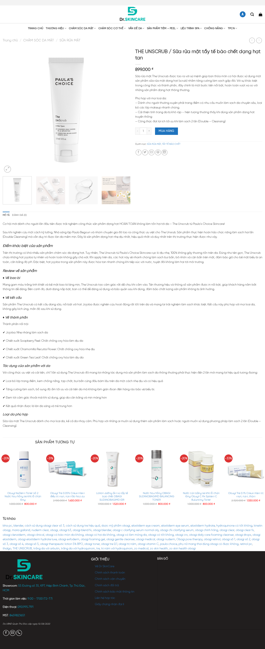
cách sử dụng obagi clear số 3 (44, 525)
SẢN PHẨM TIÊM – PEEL (161, 28)
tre (98, 548)
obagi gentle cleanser (120, 539)
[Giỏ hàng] (260, 14)
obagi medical (145, 539)
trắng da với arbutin (46, 548)
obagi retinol (212, 539)
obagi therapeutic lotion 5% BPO (61, 544)
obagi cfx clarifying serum (177, 530)
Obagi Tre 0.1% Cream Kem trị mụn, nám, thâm (245, 495)
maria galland (21, 530)
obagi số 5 (32, 544)
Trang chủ (35, 28)
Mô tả (6, 215)
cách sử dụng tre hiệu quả (83, 525)
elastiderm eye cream (145, 525)
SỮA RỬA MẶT (69, 40)
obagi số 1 (228, 539)
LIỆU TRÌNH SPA (190, 28)
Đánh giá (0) (19, 215)
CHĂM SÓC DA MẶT (81, 28)
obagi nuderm (165, 539)
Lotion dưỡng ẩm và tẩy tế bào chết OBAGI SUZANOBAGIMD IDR (112, 496)
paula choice (168, 544)
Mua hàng (166, 131)
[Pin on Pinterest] (158, 152)
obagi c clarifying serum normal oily (136, 530)
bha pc (7, 525)
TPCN (231, 28)
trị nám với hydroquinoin (117, 548)
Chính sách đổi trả (107, 585)
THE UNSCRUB (22, 548)
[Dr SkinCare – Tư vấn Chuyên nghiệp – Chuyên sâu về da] (132, 14)
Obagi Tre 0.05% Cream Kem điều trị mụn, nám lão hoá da (67, 495)
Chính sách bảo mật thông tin (114, 591)
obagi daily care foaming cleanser (211, 534)
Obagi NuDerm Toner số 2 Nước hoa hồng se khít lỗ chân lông (23, 496)
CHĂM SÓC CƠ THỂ (110, 28)
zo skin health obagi (182, 548)
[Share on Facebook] (139, 152)
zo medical (141, 548)
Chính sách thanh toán (110, 572)
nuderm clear (40, 530)
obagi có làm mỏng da (131, 534)
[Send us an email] (13, 633)
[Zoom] (7, 169)
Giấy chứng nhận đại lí (109, 604)
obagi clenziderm (14, 534)
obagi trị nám (127, 544)
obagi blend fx (82, 530)
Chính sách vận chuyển (110, 578)
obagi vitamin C (148, 544)
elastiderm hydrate (202, 525)
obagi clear (227, 530)
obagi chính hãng (206, 530)
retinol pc (246, 544)
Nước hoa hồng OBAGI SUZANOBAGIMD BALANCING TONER (156, 496)
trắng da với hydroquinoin (78, 548)
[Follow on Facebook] (6, 633)
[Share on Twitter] (145, 152)
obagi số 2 (243, 539)
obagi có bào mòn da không (65, 534)
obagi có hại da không (100, 534)
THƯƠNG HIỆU (55, 28)
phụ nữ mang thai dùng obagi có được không (208, 544)
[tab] (6, 215)
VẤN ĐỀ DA (135, 28)
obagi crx (181, 534)
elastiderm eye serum (175, 525)
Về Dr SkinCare (104, 566)
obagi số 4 (16, 544)
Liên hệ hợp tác (105, 598)
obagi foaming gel (93, 539)
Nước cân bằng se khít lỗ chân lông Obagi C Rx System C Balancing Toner (201, 496)
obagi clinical (35, 534)
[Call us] (19, 633)
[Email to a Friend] (151, 152)
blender (18, 525)
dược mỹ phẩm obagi (115, 525)
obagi (54, 530)
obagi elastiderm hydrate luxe (37, 539)
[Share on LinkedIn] (164, 152)
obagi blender (102, 530)
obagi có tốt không (161, 534)
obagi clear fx (245, 530)
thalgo (7, 548)
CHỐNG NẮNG (213, 28)
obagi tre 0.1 (109, 544)
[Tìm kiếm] (252, 14)
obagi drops (243, 534)
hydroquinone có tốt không (234, 525)
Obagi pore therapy (189, 539)
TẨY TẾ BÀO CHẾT (171, 144)
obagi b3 (65, 530)
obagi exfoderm (68, 539)
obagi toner (92, 544)
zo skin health (159, 548)
